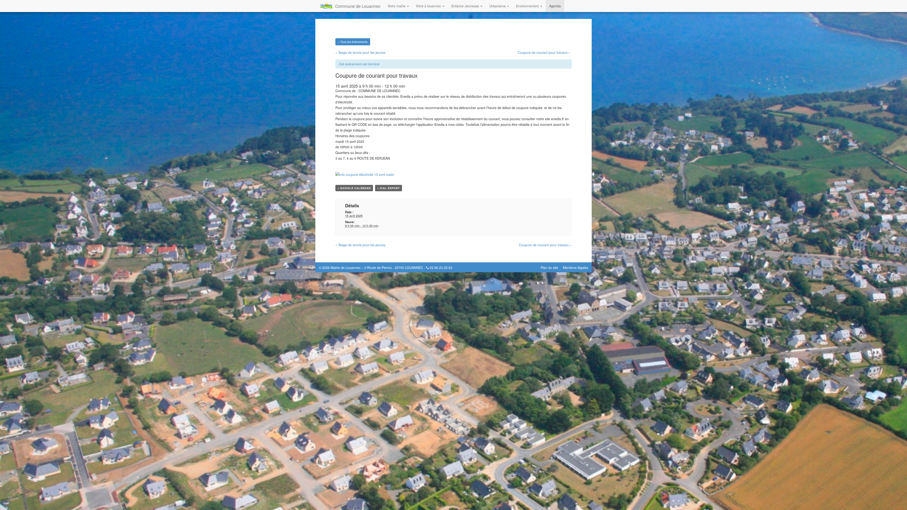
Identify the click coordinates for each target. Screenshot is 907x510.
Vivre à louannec (429, 6)
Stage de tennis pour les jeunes (360, 52)
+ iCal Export (388, 188)
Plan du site (549, 267)
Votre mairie (397, 6)
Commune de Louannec (358, 6)
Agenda (555, 6)
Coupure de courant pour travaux (544, 52)
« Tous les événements (353, 42)
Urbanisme (498, 6)
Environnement (528, 6)
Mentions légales (575, 267)
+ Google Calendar (354, 188)
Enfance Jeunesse (465, 6)
